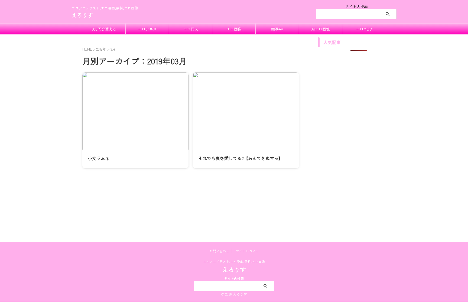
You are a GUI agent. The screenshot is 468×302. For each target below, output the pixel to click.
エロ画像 (234, 29)
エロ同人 (190, 29)
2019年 (101, 49)
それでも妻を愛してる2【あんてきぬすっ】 (240, 158)
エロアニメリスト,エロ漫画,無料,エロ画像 (234, 261)
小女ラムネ (98, 158)
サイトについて (247, 250)
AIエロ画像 (320, 29)
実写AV (277, 29)
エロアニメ (147, 29)
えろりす (82, 15)
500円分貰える (104, 29)
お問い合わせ (219, 250)
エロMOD (364, 29)
